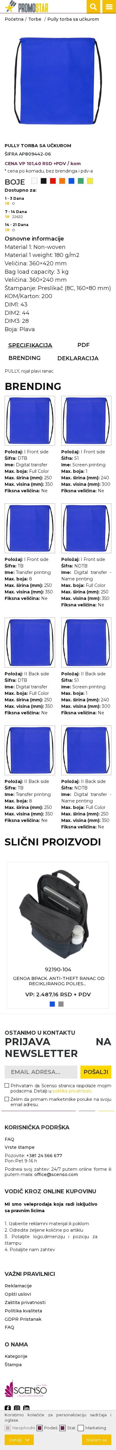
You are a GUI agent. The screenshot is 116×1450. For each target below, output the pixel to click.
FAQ (9, 1139)
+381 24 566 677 (44, 1155)
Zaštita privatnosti (25, 1302)
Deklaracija (77, 358)
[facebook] (8, 1408)
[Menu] (109, 7)
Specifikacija (30, 345)
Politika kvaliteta (23, 1311)
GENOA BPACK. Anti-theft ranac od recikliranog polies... (59, 981)
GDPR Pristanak (23, 1319)
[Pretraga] (93, 7)
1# (7, 203)
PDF (83, 345)
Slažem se (96, 1439)
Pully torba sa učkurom (73, 19)
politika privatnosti (72, 1091)
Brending (24, 358)
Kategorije (16, 1356)
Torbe (34, 19)
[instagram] (17, 1408)
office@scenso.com (56, 1174)
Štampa (13, 1364)
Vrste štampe (20, 1147)
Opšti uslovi (18, 1294)
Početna (14, 19)
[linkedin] (26, 1408)
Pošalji (96, 1072)
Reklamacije (18, 1286)
